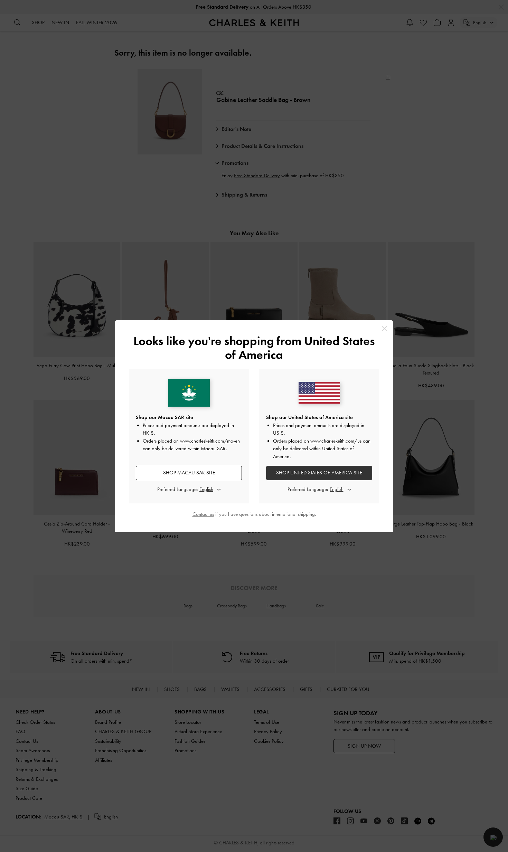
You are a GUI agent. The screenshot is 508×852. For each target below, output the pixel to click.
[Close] (384, 329)
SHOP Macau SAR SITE (189, 473)
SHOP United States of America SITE (319, 473)
